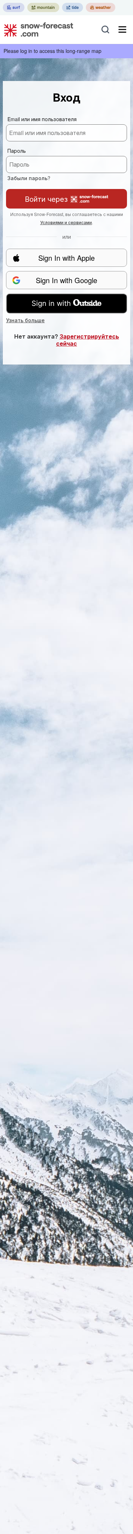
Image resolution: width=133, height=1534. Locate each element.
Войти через (46, 199)
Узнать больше (25, 320)
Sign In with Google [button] (66, 280)
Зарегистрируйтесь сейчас (87, 339)
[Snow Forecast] (36, 29)
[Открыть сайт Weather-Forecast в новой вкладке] (100, 7)
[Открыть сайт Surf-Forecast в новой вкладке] (13, 7)
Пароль (16, 150)
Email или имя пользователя (42, 119)
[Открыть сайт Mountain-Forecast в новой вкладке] (43, 7)
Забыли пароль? (28, 178)
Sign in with (51, 303)
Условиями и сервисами (66, 222)
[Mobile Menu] (122, 29)
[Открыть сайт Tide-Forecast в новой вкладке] (72, 7)
